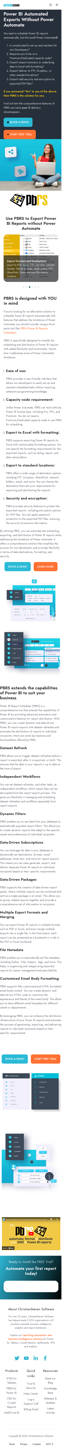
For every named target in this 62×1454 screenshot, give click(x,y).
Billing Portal (31, 1409)
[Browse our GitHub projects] (35, 1358)
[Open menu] (56, 4)
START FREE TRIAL (21, 134)
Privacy (23, 1444)
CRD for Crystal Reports (11, 1403)
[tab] (23, 287)
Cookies (37, 1444)
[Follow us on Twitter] (16, 1358)
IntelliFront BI (11, 1413)
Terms (12, 1444)
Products (11, 1370)
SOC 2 (49, 1444)
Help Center (31, 1394)
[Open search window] (50, 4)
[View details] (45, 1358)
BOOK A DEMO (19, 122)
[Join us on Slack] (26, 1358)
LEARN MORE (45, 567)
